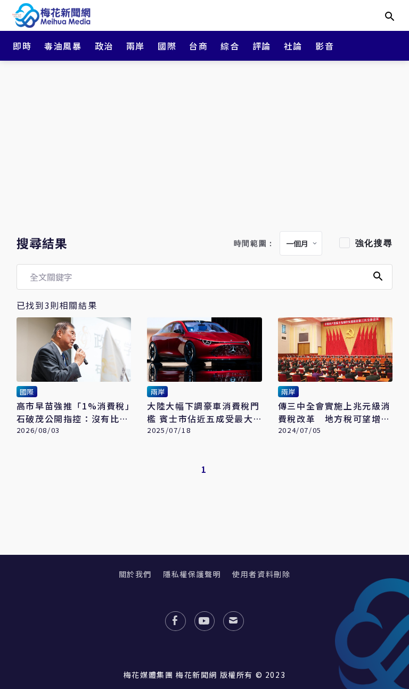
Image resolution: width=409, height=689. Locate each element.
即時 (22, 45)
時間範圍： (254, 244)
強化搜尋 (373, 243)
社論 (293, 45)
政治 (104, 45)
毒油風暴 (62, 45)
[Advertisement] (204, 143)
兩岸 (135, 45)
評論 (261, 45)
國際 (167, 45)
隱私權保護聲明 (192, 574)
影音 (324, 45)
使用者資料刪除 (261, 574)
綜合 (229, 45)
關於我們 (135, 574)
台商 (198, 45)
